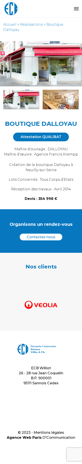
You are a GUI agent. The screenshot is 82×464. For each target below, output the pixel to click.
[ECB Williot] (11, 8)
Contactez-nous (41, 237)
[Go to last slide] (7, 64)
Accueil (9, 24)
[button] (21, 99)
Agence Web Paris (24, 437)
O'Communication (58, 437)
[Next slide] (75, 64)
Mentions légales (49, 432)
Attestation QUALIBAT (41, 137)
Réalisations (31, 24)
